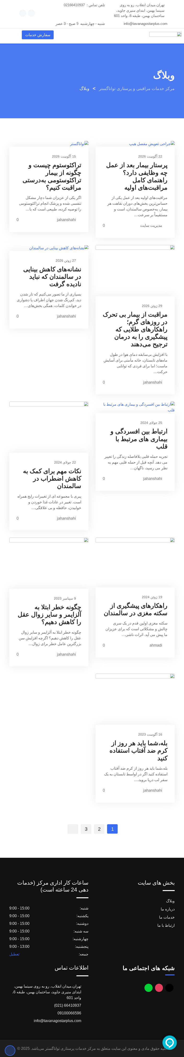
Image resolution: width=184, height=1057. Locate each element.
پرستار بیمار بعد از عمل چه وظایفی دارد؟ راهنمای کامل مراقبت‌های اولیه (136, 176)
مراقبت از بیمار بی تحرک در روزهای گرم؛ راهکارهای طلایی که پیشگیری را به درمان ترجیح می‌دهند (135, 329)
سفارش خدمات (37, 35)
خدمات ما (167, 917)
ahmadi (156, 645)
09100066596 (69, 1013)
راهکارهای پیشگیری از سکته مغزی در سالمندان (135, 609)
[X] (169, 988)
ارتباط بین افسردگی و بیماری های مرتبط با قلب (138, 439)
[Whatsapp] (148, 988)
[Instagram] (159, 988)
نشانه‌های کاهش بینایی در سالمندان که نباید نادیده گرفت (52, 277)
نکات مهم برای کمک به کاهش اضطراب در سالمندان (52, 478)
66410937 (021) (67, 1005)
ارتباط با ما (166, 925)
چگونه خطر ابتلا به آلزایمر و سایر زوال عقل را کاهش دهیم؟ (49, 614)
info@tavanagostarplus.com (145, 24)
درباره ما (168, 909)
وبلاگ (170, 901)
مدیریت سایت (151, 225)
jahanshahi (66, 220)
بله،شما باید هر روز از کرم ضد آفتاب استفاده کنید (138, 750)
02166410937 (74, 5)
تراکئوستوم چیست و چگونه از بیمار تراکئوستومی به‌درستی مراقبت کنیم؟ (52, 176)
